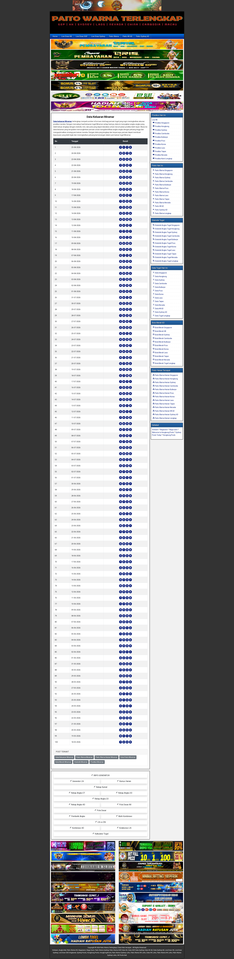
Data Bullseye (160, 287)
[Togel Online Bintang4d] (83, 898)
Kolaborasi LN (125, 828)
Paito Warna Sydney (162, 178)
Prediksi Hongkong (162, 126)
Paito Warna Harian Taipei (165, 404)
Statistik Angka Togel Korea (165, 247)
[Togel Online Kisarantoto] (117, 86)
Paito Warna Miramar (84, 757)
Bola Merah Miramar (63, 762)
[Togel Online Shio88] (151, 929)
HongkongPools (105, 953)
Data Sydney (160, 280)
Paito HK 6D (127, 36)
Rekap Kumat (101, 787)
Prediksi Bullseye (161, 137)
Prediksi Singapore (162, 123)
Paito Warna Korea (162, 192)
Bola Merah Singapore (163, 328)
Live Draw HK (66, 36)
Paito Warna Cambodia (164, 181)
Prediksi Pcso (160, 141)
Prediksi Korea (160, 144)
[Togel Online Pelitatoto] (117, 96)
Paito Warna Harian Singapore (166, 375)
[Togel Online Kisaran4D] (117, 76)
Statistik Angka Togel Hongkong (167, 229)
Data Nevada (160, 305)
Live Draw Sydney (98, 36)
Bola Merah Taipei (162, 356)
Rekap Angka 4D (78, 804)
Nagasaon (164, 430)
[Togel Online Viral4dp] (117, 107)
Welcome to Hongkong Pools (163, 432)
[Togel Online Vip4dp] (151, 867)
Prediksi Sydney (161, 130)
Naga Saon (90, 950)
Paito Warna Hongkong (163, 174)
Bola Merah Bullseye (163, 342)
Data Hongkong (161, 276)
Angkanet (72, 953)
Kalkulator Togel (101, 834)
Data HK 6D (159, 309)
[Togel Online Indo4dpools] (83, 939)
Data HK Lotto (151, 953)
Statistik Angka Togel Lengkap (166, 261)
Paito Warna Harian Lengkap (166, 418)
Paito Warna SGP (115, 950)
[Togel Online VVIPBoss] (117, 44)
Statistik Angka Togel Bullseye (166, 239)
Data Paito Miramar (127, 757)
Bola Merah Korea (162, 349)
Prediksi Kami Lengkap (163, 159)
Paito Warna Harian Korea (165, 397)
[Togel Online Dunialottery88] (151, 877)
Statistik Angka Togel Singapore (167, 225)
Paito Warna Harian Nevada (165, 407)
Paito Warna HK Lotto (138, 953)
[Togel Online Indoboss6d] (151, 846)
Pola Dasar (101, 810)
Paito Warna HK (72, 950)
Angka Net (62, 950)
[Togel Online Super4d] (117, 65)
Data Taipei (159, 301)
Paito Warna (114, 36)
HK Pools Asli (122, 955)
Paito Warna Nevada (163, 203)
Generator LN (78, 781)
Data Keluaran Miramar (100, 116)
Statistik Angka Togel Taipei (165, 254)
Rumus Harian (125, 781)
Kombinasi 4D (78, 828)
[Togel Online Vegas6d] (83, 877)
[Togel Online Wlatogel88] (83, 908)
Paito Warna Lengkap (163, 213)
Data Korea (159, 294)
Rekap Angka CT (78, 793)
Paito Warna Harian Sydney (165, 382)
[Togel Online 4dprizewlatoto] (83, 918)
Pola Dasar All (125, 804)
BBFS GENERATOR (101, 775)
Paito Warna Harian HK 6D (165, 411)
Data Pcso (159, 291)
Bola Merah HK (160, 331)
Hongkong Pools (169, 435)
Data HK (124, 950)
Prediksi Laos (160, 148)
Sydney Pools (81, 953)
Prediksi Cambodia (162, 134)
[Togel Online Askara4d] (83, 887)
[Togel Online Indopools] (151, 918)
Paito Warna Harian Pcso (164, 393)
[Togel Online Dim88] (117, 55)
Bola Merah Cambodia (163, 338)
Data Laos (159, 298)
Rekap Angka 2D (101, 799)
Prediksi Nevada (161, 155)
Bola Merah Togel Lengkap (165, 363)
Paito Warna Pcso (161, 188)
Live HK (154, 120)
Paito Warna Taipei (162, 199)
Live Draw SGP (81, 36)
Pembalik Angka (78, 816)
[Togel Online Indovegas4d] (151, 939)
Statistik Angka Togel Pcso (165, 243)
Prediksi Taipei (160, 151)
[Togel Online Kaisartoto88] (83, 929)
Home (55, 36)
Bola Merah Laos (161, 353)
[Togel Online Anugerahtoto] (151, 887)
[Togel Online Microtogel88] (83, 846)
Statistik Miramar (81, 762)
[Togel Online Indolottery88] (151, 898)
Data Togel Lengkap (162, 316)
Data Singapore (161, 273)
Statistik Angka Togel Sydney (166, 232)
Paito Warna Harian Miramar (106, 757)
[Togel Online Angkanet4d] (151, 908)
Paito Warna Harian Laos (164, 400)
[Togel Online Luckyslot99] (151, 856)
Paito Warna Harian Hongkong (166, 379)
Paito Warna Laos (161, 195)
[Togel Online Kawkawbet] (83, 867)
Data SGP (131, 950)
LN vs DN (101, 822)
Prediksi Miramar (97, 762)
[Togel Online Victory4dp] (83, 856)
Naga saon (173, 430)
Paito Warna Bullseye (163, 185)
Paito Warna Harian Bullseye (165, 389)
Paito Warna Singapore (164, 170)
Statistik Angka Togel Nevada (166, 257)
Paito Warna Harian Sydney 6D (166, 414)
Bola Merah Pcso (161, 345)
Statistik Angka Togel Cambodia (167, 236)
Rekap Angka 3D (125, 793)
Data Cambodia (161, 283)
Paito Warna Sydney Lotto (121, 953)
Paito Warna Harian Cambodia (166, 386)
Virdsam (155, 430)
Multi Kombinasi (125, 816)
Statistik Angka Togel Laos (165, 250)
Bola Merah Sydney (162, 335)
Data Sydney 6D (161, 312)
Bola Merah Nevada (162, 360)
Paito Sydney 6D (142, 36)
